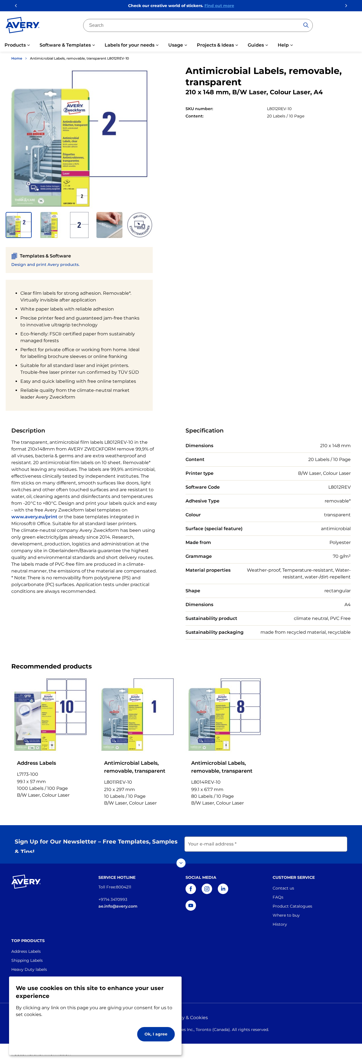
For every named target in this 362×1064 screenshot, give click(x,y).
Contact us (283, 888)
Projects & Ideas (215, 45)
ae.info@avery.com (117, 906)
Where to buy (286, 915)
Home (16, 58)
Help (283, 45)
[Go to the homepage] (23, 26)
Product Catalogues (292, 906)
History (280, 924)
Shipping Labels (27, 960)
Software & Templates (65, 45)
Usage (175, 45)
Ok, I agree (156, 1034)
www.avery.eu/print (34, 516)
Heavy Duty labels (29, 969)
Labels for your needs (129, 45)
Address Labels (26, 951)
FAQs (278, 897)
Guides (256, 45)
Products (15, 45)
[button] (19, 225)
